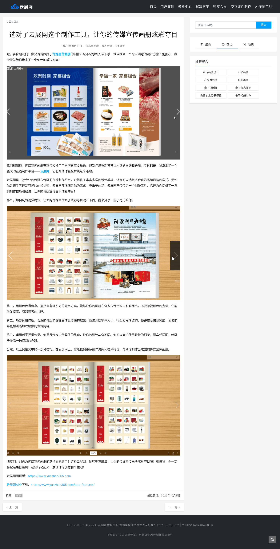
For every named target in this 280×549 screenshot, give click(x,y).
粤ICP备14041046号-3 (197, 525)
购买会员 (220, 7)
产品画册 (243, 72)
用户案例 (167, 7)
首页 (153, 7)
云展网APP (14, 485)
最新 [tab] (208, 44)
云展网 (44, 171)
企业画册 (243, 79)
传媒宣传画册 (61, 54)
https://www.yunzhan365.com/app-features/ (63, 485)
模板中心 (185, 7)
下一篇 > (174, 507)
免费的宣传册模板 (211, 95)
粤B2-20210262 (168, 525)
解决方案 (202, 7)
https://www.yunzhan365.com (49, 476)
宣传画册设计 (211, 72)
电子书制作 (211, 87)
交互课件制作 (241, 7)
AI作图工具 (263, 7)
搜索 (263, 25)
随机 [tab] (251, 44)
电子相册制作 (243, 95)
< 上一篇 (12, 507)
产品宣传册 (211, 79)
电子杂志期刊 (243, 87)
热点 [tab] (229, 44)
